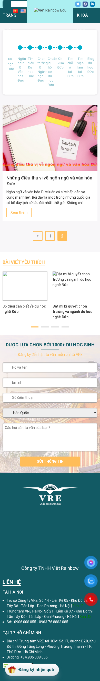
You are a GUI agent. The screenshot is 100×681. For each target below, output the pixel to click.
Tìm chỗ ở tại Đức (69, 67)
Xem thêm (19, 212)
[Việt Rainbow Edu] (50, 10)
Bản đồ (85, 616)
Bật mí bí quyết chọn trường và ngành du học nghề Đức (72, 311)
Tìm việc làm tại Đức (79, 67)
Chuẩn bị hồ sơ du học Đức (50, 71)
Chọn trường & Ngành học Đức (40, 69)
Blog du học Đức (89, 65)
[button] (34, 326)
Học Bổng (11, 99)
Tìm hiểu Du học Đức (30, 67)
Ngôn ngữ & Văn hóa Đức (20, 69)
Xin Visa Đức (59, 63)
